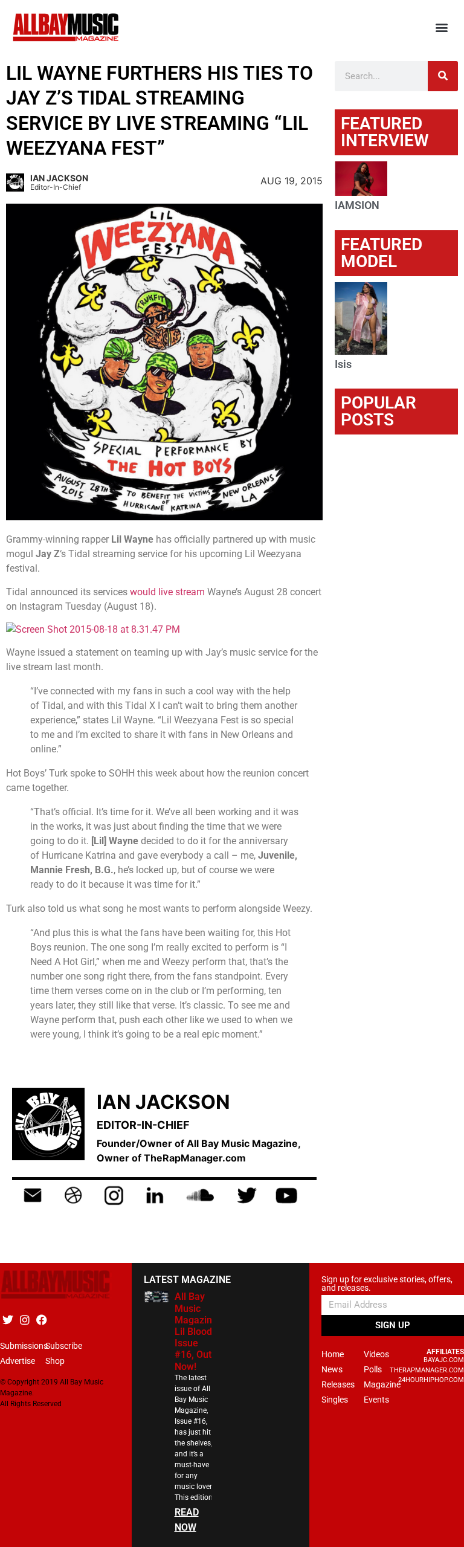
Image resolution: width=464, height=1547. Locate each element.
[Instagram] (24, 1319)
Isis (343, 364)
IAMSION (357, 205)
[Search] (443, 76)
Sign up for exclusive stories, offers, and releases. (387, 1284)
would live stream (167, 592)
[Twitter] (7, 1319)
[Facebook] (41, 1319)
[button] (442, 27)
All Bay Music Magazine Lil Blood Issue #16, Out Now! (196, 1331)
